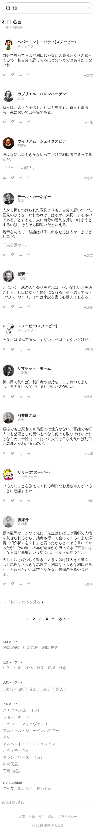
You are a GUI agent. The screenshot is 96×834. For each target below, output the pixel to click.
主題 (31, 816)
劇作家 (22, 145)
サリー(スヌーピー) (33, 472)
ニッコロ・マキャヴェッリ (25, 724)
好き (62, 668)
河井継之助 (26, 415)
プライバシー (67, 816)
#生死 (88, 122)
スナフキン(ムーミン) (21, 710)
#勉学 (88, 584)
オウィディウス (16, 751)
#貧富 (88, 397)
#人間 (88, 453)
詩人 (20, 98)
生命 (18, 668)
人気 (22, 816)
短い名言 (25, 788)
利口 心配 (11, 648)
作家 (20, 201)
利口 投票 (50, 648)
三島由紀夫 (12, 771)
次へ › (64, 619)
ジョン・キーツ (16, 717)
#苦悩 (88, 349)
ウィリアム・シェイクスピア (41, 141)
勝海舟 (23, 520)
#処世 (88, 75)
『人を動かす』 (16, 245)
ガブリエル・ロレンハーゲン (41, 94)
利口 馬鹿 (30, 648)
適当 (9, 689)
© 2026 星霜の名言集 (48, 825)
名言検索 (8, 803)
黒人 (59, 689)
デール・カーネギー (34, 197)
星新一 (23, 274)
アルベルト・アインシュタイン (29, 744)
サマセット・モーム (34, 368)
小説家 (22, 278)
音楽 (32, 689)
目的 (6, 668)
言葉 (40, 668)
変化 (29, 668)
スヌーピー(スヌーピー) (37, 326)
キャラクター (27, 46)
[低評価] (12, 75)
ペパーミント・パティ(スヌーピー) (46, 42)
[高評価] (5, 75)
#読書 (88, 307)
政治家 (22, 524)
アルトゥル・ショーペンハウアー (31, 731)
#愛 (90, 501)
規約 (51, 816)
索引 (41, 816)
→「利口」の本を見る (22, 602)
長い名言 (44, 788)
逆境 (51, 668)
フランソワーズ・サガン (23, 757)
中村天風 (10, 764)
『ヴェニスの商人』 (19, 168)
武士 (20, 420)
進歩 (46, 689)
